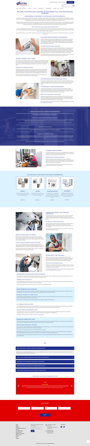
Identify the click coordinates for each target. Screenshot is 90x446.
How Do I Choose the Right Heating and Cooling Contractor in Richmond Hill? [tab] (33, 357)
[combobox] (32, 408)
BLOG (58, 8)
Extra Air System (42, 443)
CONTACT (61, 8)
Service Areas (48, 8)
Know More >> (52, 200)
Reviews (54, 8)
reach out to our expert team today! (44, 334)
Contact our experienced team (44, 122)
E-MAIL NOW (70, 2)
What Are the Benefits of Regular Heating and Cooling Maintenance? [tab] (31, 348)
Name (19, 406)
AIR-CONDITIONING (19, 431)
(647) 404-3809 (62, 2)
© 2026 (37, 443)
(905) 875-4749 (54, 2)
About (20, 8)
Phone (32, 406)
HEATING (17, 429)
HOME (17, 424)
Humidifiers (67, 191)
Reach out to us (38, 299)
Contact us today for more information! (37, 314)
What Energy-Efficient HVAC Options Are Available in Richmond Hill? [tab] (31, 366)
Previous (19, 386)
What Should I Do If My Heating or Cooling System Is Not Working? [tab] (30, 361)
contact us (68, 54)
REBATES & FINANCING (20, 433)
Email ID (46, 406)
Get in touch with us (42, 141)
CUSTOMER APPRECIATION (21, 428)
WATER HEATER (19, 432)
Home (17, 8)
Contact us (57, 228)
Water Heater (41, 8)
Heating (29, 8)
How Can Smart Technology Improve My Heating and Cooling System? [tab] (31, 370)
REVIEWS (17, 436)
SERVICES (17, 427)
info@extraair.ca (50, 433)
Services (24, 8)
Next (71, 386)
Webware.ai (52, 443)
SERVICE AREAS (19, 434)
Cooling (34, 8)
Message (59, 406)
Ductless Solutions (52, 191)
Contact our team (30, 74)
